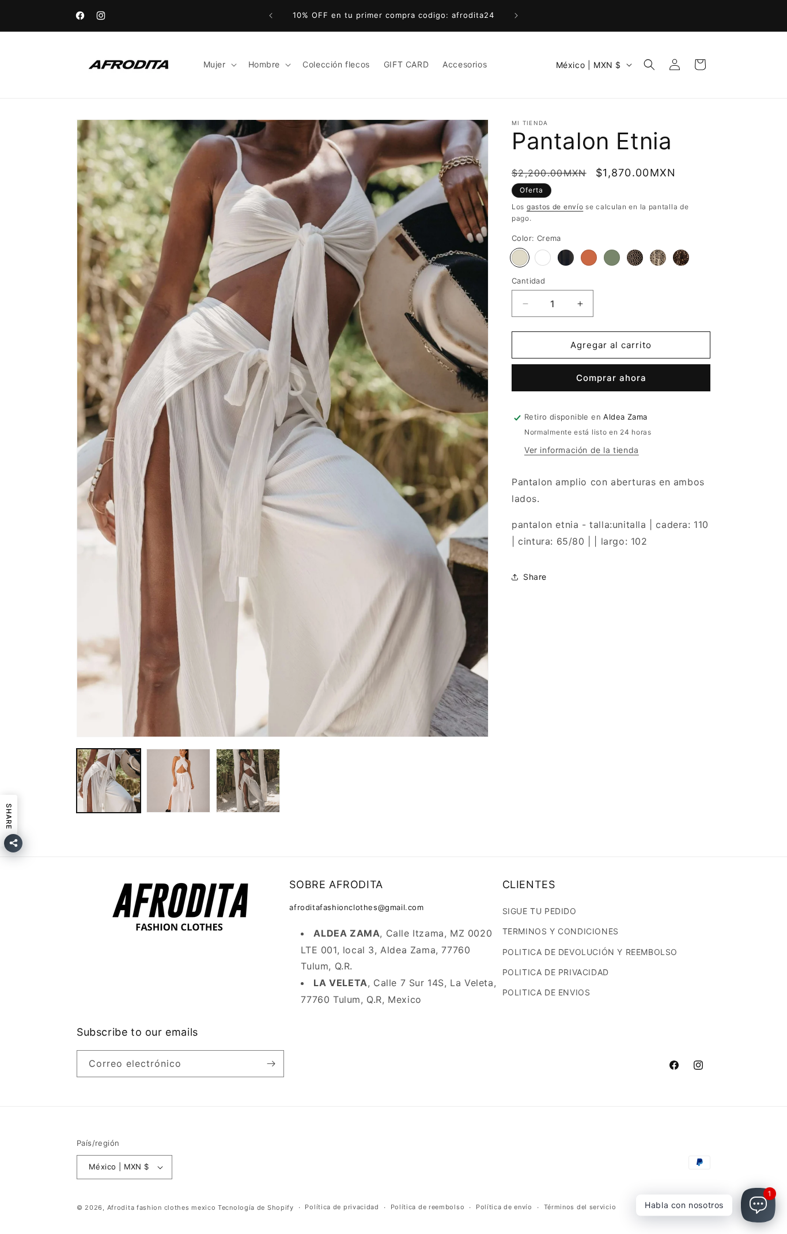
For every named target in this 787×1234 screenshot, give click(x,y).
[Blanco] (543, 258)
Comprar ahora (611, 378)
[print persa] (635, 258)
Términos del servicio (580, 1207)
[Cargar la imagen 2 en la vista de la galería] (178, 781)
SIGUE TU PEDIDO (539, 911)
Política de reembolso (428, 1207)
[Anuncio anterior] (270, 16)
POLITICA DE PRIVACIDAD (555, 972)
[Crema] (520, 258)
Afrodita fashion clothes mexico (161, 1207)
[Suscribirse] (270, 1063)
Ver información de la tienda (581, 450)
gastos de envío (555, 206)
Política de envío (504, 1207)
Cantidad (528, 280)
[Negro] (566, 258)
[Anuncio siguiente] (516, 16)
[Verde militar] (612, 258)
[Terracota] (589, 258)
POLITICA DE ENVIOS (546, 992)
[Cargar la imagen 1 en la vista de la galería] (109, 781)
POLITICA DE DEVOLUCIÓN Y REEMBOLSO (590, 952)
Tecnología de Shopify (256, 1207)
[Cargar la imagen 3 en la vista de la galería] (248, 781)
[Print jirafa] (658, 258)
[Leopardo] (681, 258)
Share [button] (535, 577)
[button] (218, 64)
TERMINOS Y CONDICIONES (560, 931)
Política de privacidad (342, 1207)
